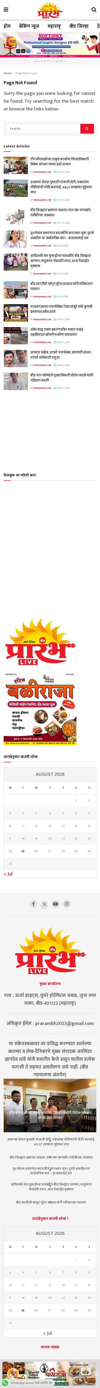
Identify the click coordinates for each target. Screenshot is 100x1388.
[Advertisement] (50, 431)
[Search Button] (94, 10)
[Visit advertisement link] (50, 44)
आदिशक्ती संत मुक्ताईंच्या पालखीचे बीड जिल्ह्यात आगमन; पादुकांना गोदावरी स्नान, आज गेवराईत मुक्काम (60, 261)
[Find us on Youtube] (55, 904)
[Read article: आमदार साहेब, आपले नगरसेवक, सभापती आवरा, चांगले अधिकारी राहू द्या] (16, 358)
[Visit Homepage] (50, 9)
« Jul (8, 874)
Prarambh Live (42, 172)
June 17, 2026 (63, 342)
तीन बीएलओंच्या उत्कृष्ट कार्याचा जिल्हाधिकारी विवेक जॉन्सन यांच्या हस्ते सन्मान (59, 161)
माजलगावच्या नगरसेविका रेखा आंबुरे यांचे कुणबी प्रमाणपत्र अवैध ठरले (61, 309)
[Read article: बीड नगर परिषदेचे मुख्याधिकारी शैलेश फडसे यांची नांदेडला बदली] (16, 381)
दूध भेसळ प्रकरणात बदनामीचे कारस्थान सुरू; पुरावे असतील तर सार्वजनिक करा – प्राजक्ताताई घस (62, 235)
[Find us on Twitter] (44, 904)
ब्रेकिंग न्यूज (29, 26)
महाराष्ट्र (54, 26)
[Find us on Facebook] (33, 904)
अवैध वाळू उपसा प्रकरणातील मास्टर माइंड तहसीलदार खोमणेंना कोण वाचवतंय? (56, 332)
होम (7, 26)
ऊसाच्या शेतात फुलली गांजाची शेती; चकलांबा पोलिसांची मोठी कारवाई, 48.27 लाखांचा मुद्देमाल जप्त (61, 187)
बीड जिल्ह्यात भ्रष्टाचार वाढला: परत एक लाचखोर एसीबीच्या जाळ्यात (60, 212)
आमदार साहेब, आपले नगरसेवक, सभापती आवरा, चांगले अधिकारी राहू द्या (61, 355)
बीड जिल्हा (79, 26)
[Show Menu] (6, 10)
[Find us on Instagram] (67, 904)
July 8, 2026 (62, 246)
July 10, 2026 (62, 172)
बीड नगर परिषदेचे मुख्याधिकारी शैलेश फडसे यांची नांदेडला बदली (61, 378)
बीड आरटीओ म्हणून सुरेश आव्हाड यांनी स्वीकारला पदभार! (61, 286)
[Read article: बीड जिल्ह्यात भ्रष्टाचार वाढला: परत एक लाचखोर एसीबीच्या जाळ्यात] (16, 216)
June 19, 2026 (63, 319)
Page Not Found (26, 73)
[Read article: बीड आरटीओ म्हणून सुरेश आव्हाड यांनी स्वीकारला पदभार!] (16, 290)
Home (8, 73)
